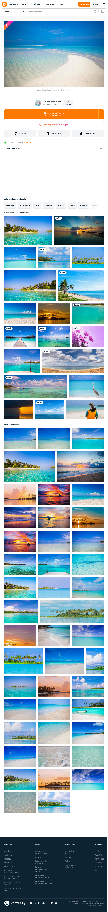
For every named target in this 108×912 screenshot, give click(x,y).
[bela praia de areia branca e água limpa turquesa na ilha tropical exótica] (64, 660)
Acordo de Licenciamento (41, 851)
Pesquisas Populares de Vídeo (40, 882)
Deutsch (96, 861)
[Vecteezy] (4, 4)
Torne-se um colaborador (69, 864)
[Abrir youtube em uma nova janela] (56, 902)
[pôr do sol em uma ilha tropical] (54, 311)
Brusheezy (8, 850)
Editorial (50, 4)
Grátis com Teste (54, 114)
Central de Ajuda (68, 851)
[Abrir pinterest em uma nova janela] (43, 902)
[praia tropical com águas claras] (88, 539)
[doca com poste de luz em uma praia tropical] (22, 360)
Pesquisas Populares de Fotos (43, 875)
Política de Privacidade (93, 902)
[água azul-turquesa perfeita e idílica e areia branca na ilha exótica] (20, 311)
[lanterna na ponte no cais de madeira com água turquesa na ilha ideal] (54, 563)
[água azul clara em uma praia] (30, 284)
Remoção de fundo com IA (12, 882)
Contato (67, 856)
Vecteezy (8, 853)
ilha (37, 204)
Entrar (95, 4)
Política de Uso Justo (92, 904)
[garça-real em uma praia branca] (86, 385)
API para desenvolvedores (11, 870)
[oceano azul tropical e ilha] (88, 436)
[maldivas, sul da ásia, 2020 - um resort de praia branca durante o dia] (54, 256)
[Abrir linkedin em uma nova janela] (39, 902)
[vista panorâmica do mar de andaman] (73, 360)
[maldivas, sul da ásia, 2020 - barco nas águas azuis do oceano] (54, 335)
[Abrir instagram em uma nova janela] (35, 902)
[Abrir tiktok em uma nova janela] (48, 902)
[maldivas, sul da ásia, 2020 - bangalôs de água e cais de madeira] (20, 335)
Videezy (7, 857)
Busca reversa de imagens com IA (11, 876)
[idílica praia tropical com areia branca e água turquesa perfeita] (20, 436)
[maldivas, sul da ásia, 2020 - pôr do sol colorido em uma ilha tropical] (79, 229)
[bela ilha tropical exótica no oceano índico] (88, 731)
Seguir (68, 104)
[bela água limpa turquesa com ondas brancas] (54, 755)
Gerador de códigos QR (13, 888)
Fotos (24, 4)
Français (96, 865)
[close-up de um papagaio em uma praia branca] (85, 408)
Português (97, 857)
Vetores (12, 4)
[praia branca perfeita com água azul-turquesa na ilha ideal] (20, 493)
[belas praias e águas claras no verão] (81, 284)
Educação (8, 865)
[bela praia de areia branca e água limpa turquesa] (54, 586)
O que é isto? (29, 142)
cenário (83, 204)
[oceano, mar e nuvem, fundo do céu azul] (49, 408)
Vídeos (37, 4)
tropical (48, 204)
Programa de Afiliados (40, 860)
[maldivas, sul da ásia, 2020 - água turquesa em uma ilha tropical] (88, 311)
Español (96, 853)
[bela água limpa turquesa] (88, 755)
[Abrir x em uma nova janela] (52, 902)
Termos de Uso (76, 902)
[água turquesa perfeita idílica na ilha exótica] (80, 465)
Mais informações (13, 147)
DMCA (37, 856)
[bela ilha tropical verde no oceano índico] (20, 731)
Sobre (66, 859)
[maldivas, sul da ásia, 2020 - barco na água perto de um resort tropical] (35, 385)
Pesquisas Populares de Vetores (40, 868)
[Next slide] (97, 204)
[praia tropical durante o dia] (88, 256)
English (96, 850)
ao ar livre (25, 204)
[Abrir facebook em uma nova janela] (31, 902)
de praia (10, 204)
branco (61, 204)
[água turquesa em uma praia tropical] (20, 256)
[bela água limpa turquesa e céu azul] (88, 634)
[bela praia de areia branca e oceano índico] (20, 563)
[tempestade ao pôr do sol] (18, 408)
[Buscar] (95, 11)
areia (72, 204)
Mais (62, 4)
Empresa (8, 861)
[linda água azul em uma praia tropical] (28, 229)
